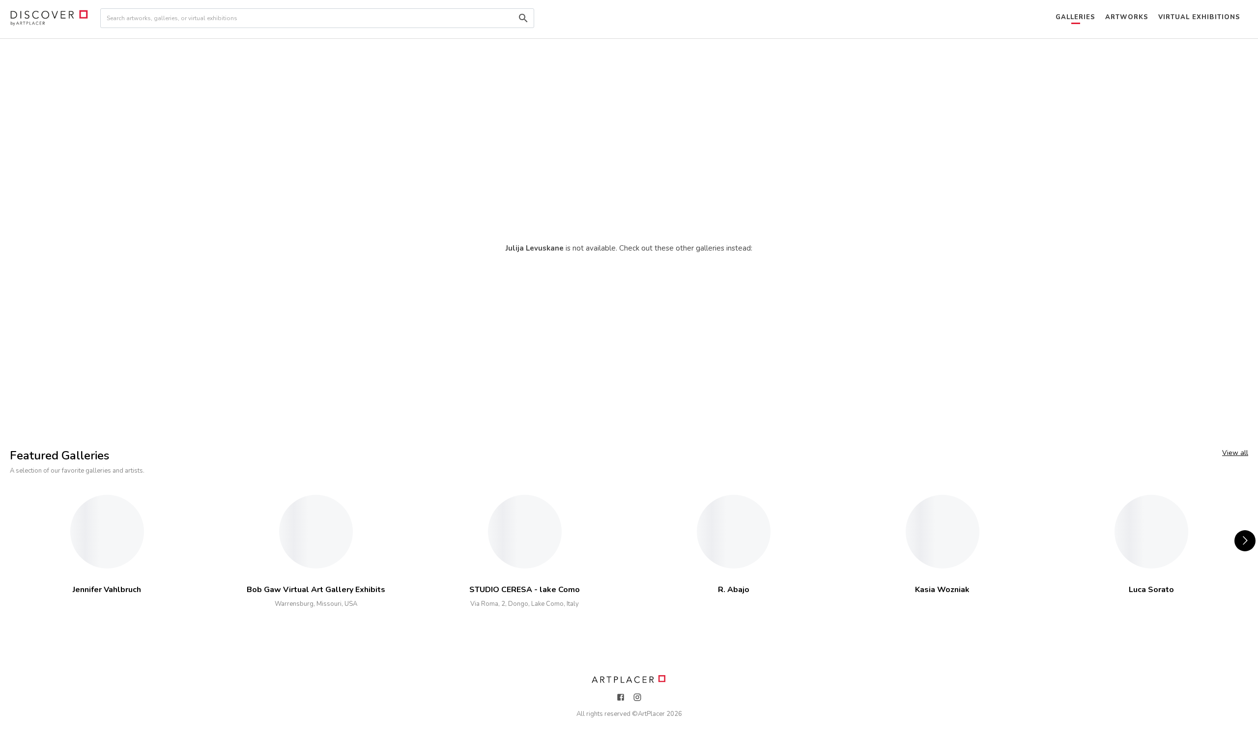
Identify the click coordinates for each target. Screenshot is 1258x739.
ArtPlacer (651, 714)
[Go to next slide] (1245, 540)
